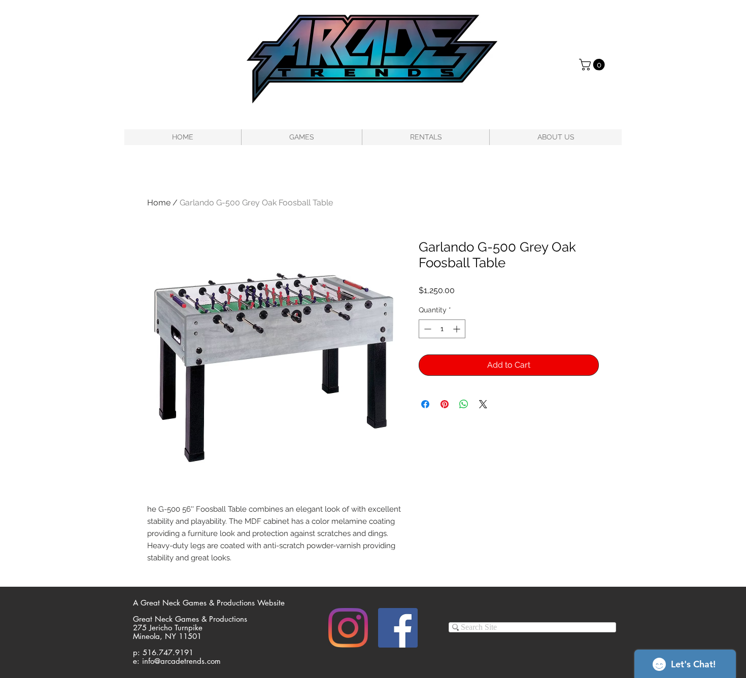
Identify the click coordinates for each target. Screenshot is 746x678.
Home (159, 202)
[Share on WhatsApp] (464, 404)
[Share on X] (483, 404)
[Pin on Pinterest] (444, 404)
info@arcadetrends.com (181, 661)
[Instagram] (348, 628)
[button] (593, 64)
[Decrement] (426, 329)
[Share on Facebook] (425, 404)
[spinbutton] (442, 329)
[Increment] (457, 329)
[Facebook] (398, 628)
